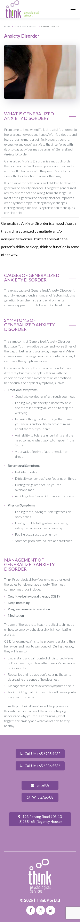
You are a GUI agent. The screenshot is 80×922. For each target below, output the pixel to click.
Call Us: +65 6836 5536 (42, 766)
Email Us (42, 785)
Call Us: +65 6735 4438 (42, 754)
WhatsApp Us (42, 797)
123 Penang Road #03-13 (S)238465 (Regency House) (40, 819)
